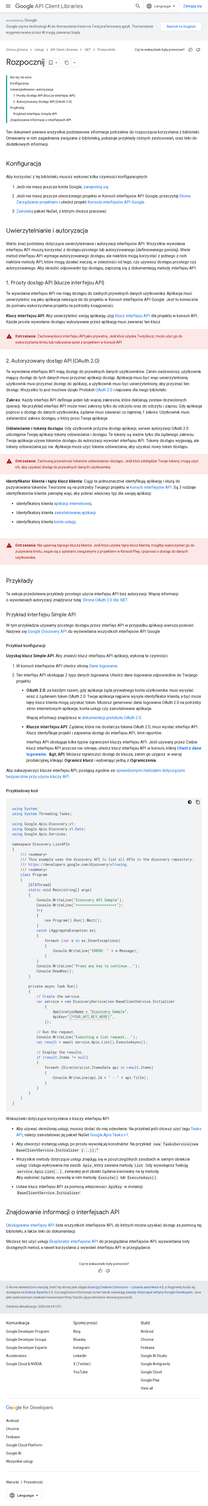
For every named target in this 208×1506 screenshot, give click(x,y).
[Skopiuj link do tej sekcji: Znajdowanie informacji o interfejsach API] (124, 1213)
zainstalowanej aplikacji (75, 512)
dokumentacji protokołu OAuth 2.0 (111, 717)
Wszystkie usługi (19, 1461)
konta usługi (64, 521)
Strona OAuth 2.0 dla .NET (105, 600)
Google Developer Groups (26, 1340)
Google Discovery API (47, 631)
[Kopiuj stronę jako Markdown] (66, 62)
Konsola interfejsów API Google (116, 202)
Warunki (12, 1482)
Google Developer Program (27, 1331)
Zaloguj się (192, 6)
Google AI (13, 1453)
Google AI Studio (154, 1356)
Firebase (147, 1348)
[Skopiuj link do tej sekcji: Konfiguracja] (46, 164)
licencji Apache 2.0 (39, 1292)
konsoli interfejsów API (151, 487)
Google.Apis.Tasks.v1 (109, 1134)
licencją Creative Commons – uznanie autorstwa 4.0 (125, 1287)
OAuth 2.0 (103, 389)
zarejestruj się (95, 186)
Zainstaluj (24, 211)
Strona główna (17, 50)
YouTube (80, 1372)
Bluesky (79, 1340)
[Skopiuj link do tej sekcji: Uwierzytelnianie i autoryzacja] (93, 231)
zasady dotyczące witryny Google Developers (159, 1292)
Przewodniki (106, 50)
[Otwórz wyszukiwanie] (138, 6)
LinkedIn (79, 1356)
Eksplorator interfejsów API (73, 1241)
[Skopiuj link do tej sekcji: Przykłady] (38, 581)
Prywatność (33, 1482)
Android (147, 1331)
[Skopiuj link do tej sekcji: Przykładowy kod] (43, 791)
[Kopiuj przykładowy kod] (198, 802)
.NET (87, 50)
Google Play (150, 1380)
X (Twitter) (82, 1364)
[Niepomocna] (198, 50)
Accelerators (16, 1356)
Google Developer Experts (26, 1348)
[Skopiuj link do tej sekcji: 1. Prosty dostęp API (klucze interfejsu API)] (109, 283)
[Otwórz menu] (8, 6)
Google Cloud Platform (24, 1445)
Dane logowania (103, 666)
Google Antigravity (155, 1364)
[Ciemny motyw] (190, 802)
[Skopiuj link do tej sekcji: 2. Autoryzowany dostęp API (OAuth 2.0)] (104, 361)
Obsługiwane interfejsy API (30, 1225)
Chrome (147, 1340)
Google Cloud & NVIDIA (24, 1364)
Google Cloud (151, 1372)
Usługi (39, 50)
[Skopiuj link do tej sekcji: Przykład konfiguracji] (50, 646)
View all (147, 1388)
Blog (76, 1331)
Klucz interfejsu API (132, 315)
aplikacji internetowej (72, 503)
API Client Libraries (59, 6)
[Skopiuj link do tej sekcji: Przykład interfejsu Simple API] (81, 615)
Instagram (81, 1348)
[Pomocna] (190, 50)
